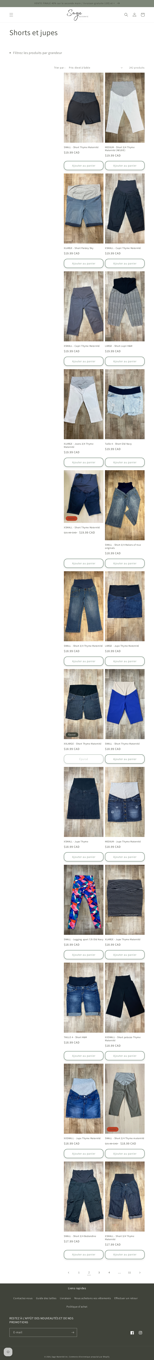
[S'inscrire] (73, 1332)
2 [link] (89, 1272)
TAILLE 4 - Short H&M (75, 1037)
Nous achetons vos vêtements (92, 1298)
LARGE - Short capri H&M (118, 346)
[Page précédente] (69, 1272)
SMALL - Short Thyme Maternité (81, 147)
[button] (11, 15)
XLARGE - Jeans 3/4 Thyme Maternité (78, 445)
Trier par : (59, 67)
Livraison (65, 1298)
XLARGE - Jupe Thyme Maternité (122, 939)
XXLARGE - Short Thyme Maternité (82, 743)
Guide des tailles (46, 1298)
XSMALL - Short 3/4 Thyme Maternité (119, 1238)
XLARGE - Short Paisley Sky (79, 248)
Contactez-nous (22, 1298)
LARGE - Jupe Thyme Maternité (122, 645)
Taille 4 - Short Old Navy (118, 443)
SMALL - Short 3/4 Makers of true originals (123, 546)
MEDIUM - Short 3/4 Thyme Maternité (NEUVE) (119, 149)
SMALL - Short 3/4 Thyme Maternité (83, 645)
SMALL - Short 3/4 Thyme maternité (124, 1138)
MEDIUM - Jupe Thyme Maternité (123, 841)
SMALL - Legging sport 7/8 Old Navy (83, 939)
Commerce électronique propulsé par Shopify (89, 1357)
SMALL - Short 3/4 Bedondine (80, 1236)
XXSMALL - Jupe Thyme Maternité (82, 1138)
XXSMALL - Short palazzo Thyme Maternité (122, 1039)
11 (129, 1272)
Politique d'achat (76, 1306)
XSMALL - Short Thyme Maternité (82, 527)
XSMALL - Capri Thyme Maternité (123, 248)
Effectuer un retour (126, 1298)
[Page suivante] (140, 1272)
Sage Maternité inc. (60, 1357)
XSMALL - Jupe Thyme (76, 841)
